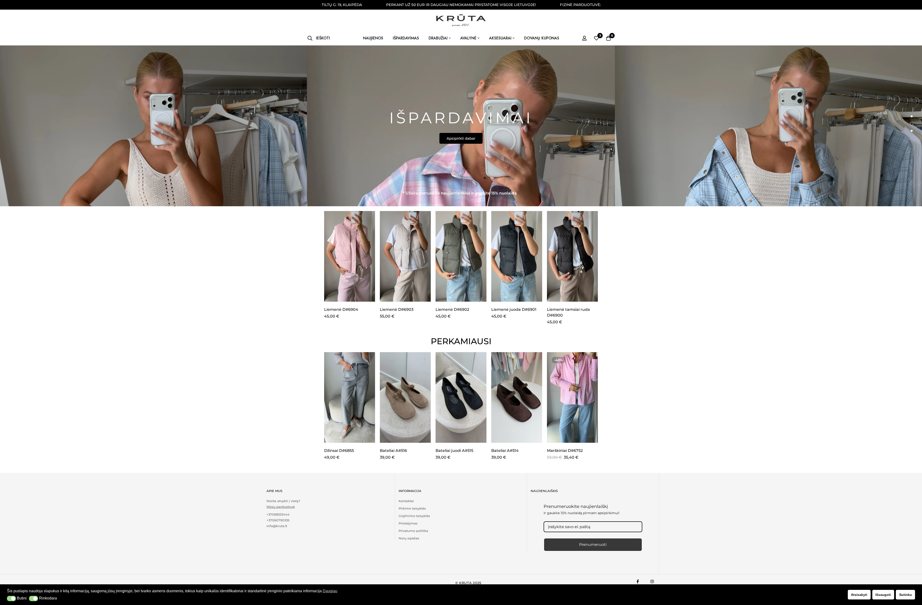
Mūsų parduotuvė (281, 506)
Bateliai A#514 (505, 450)
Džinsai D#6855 (339, 450)
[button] (11, 598)
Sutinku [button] (905, 595)
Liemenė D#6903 (396, 309)
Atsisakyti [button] (859, 595)
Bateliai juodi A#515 (454, 450)
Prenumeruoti (593, 544)
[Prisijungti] (584, 38)
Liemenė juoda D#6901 (513, 309)
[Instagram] (652, 581)
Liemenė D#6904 (341, 309)
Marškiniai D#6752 (565, 450)
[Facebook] (638, 581)
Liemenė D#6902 (452, 309)
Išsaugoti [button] (883, 595)
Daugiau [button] (330, 591)
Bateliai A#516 (393, 450)
